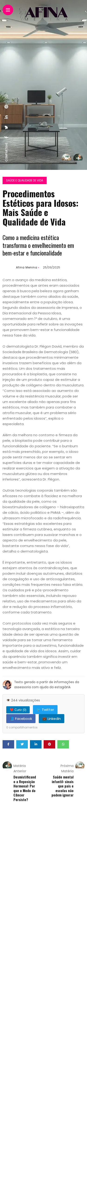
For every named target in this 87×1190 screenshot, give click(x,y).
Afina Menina (26, 267)
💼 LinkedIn (51, 718)
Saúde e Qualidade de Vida (24, 180)
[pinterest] (6, 106)
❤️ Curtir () (18, 710)
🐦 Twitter (45, 709)
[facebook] (6, 137)
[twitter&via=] (6, 127)
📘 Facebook (21, 718)
